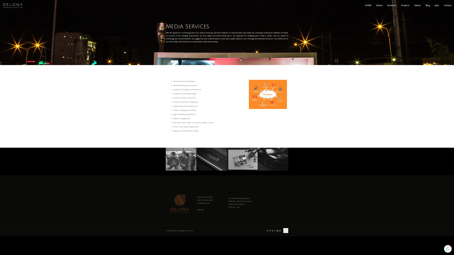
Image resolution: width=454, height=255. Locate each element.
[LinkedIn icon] (277, 230)
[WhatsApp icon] (267, 230)
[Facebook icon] (270, 230)
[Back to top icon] (285, 230)
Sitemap (200, 209)
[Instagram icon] (280, 230)
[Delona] (12, 5)
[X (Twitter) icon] (272, 230)
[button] (448, 249)
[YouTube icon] (275, 230)
